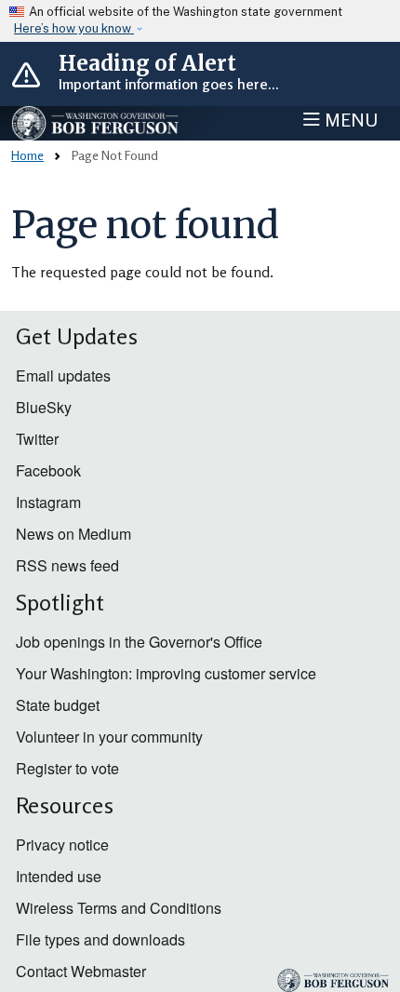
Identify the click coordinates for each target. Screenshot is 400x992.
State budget (58, 705)
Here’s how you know (74, 28)
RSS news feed (67, 565)
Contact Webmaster (81, 971)
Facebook (48, 470)
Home (27, 155)
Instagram (48, 502)
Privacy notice (62, 844)
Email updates (63, 375)
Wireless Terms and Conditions (118, 907)
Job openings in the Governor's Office (139, 641)
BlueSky (44, 407)
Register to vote (67, 768)
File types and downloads (100, 939)
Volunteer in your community (109, 736)
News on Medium (73, 533)
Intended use (58, 876)
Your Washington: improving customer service (166, 673)
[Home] (96, 123)
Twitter (37, 438)
